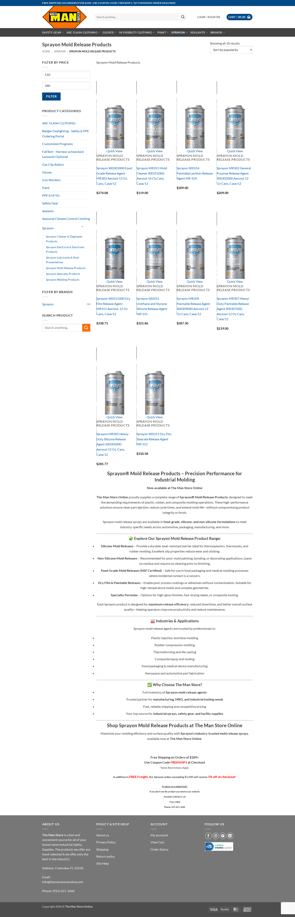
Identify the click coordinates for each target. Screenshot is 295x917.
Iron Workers (51, 180)
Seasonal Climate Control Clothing (66, 218)
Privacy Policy (106, 842)
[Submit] (182, 17)
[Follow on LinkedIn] (230, 836)
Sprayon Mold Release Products (65, 268)
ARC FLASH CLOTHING (58, 123)
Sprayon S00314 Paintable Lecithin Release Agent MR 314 (195, 173)
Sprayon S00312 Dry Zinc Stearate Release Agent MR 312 (154, 439)
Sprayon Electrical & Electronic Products (65, 249)
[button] (239, 17)
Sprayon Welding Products (62, 279)
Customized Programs (57, 144)
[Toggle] (82, 227)
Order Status (159, 849)
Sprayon (178, 32)
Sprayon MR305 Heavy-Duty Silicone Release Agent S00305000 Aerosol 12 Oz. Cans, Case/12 (112, 444)
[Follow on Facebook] (208, 836)
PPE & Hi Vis (51, 195)
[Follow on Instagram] (215, 836)
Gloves (108, 32)
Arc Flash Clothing (82, 32)
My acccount (159, 835)
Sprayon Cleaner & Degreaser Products (64, 239)
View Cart (157, 842)
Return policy (105, 856)
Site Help (102, 863)
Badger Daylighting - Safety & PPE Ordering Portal (65, 133)
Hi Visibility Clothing (135, 32)
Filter (51, 96)
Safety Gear (51, 32)
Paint (161, 32)
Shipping (102, 849)
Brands (216, 32)
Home (46, 51)
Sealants (197, 32)
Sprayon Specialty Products (63, 273)
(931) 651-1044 (63, 891)
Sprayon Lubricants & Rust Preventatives (62, 260)
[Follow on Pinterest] (223, 836)
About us (102, 835)
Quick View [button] (114, 151)
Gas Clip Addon (53, 164)
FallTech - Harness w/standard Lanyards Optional (63, 154)
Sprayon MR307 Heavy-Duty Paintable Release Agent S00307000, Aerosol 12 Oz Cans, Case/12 (233, 309)
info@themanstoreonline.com (62, 881)
